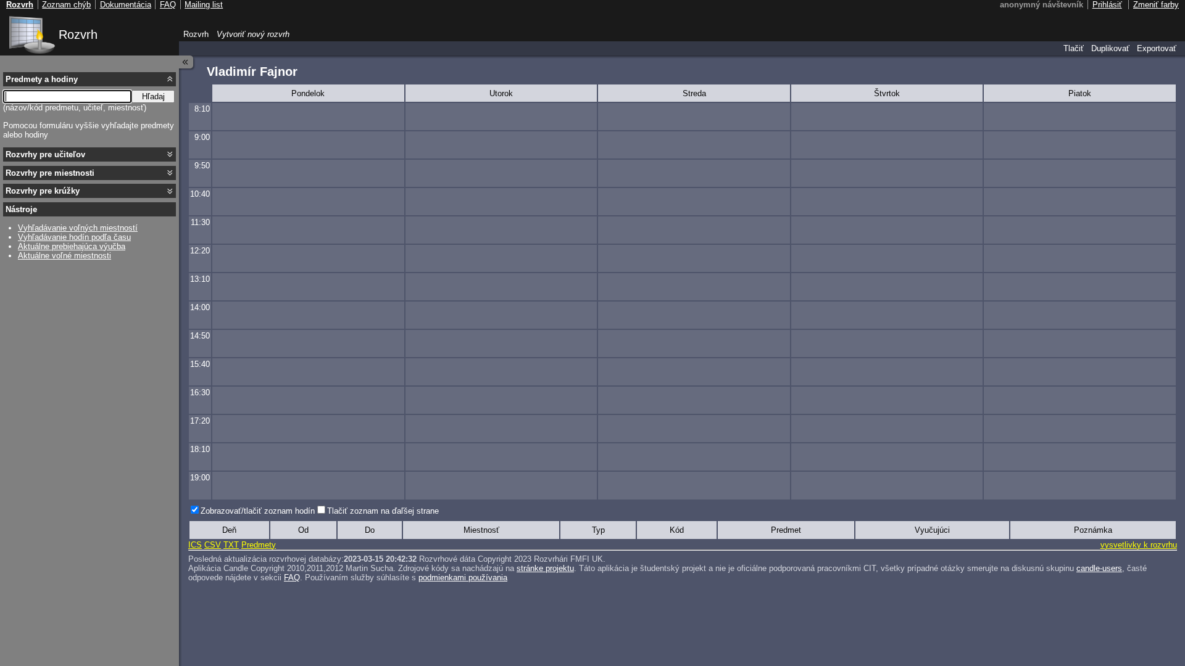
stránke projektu (545, 568)
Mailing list (204, 4)
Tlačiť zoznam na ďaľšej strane (383, 511)
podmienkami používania (462, 577)
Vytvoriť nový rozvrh (253, 34)
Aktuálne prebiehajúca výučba (71, 246)
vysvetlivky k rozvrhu (1138, 544)
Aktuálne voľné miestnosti (64, 255)
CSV (212, 544)
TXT (231, 544)
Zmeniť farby (1156, 4)
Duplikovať (1110, 48)
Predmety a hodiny (42, 79)
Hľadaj (153, 96)
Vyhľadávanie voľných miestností (78, 227)
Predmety (258, 544)
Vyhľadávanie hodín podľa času (74, 237)
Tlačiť (1073, 48)
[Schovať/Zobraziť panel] (186, 62)
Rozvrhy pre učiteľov (45, 154)
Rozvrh (78, 34)
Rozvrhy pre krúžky (43, 190)
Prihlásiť (1107, 4)
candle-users (1099, 568)
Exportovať (1156, 48)
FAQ (292, 577)
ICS (195, 544)
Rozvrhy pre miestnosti (50, 173)
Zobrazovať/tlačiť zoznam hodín (258, 511)
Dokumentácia (125, 4)
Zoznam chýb (66, 4)
